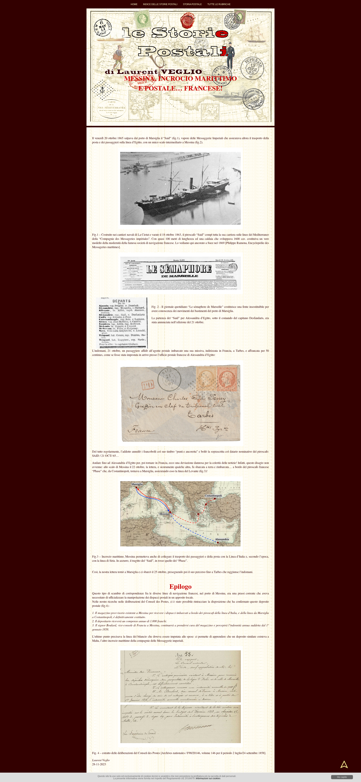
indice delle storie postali (160, 4)
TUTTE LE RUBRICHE (219, 4)
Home (134, 4)
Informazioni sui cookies (208, 778)
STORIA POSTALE (192, 4)
